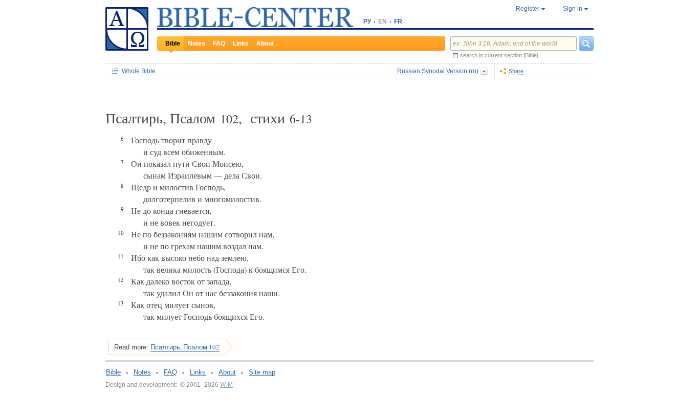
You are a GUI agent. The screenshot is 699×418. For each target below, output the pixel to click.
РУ (367, 21)
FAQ (219, 43)
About (265, 43)
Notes (196, 43)
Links (241, 43)
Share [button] (516, 71)
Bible (172, 43)
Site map (262, 372)
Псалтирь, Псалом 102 (185, 346)
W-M (226, 384)
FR (398, 21)
